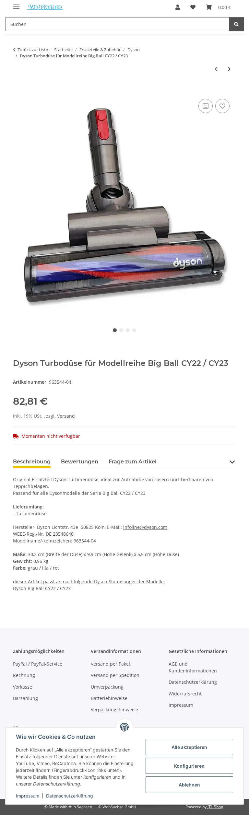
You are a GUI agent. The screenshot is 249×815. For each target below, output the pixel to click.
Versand (66, 416)
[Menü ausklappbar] (16, 4)
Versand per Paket (110, 664)
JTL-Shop (215, 806)
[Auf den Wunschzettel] (222, 106)
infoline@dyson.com (145, 527)
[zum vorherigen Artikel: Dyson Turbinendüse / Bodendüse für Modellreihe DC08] (216, 69)
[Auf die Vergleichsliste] (205, 106)
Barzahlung (25, 698)
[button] (177, 7)
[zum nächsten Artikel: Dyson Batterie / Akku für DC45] (229, 69)
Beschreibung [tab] (32, 462)
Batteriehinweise (109, 698)
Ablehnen (189, 784)
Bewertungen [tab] (79, 462)
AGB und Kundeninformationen (193, 667)
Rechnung (24, 675)
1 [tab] (115, 330)
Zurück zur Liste (33, 49)
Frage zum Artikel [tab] (133, 462)
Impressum (27, 795)
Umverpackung (107, 687)
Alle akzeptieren (189, 747)
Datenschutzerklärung (69, 795)
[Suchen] (236, 24)
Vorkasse (22, 687)
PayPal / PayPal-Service (37, 664)
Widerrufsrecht (185, 694)
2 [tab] (121, 330)
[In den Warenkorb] (18, 90)
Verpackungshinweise (114, 709)
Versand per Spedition (115, 675)
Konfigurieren (189, 766)
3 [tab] (128, 330)
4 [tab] (134, 330)
